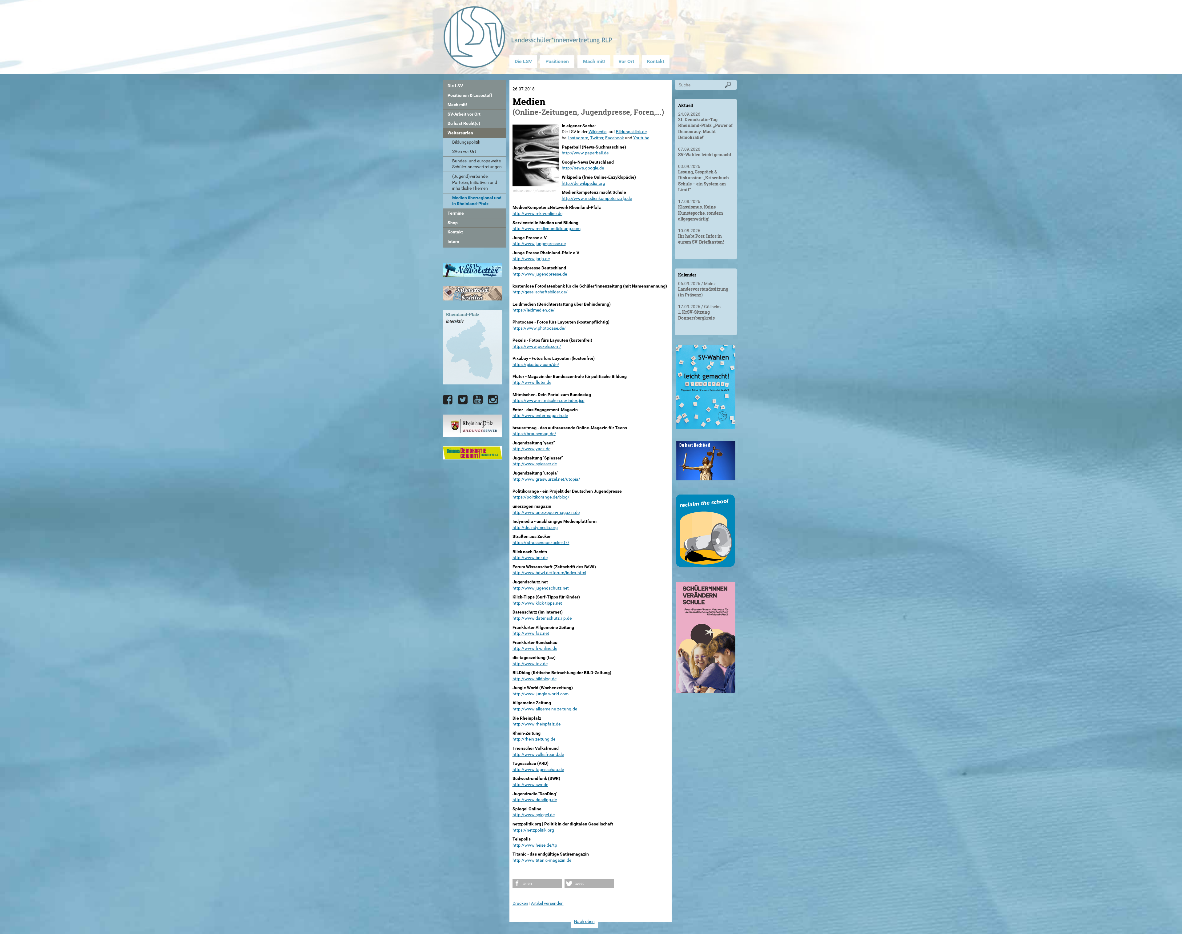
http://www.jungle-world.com (541, 693)
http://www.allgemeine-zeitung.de (545, 708)
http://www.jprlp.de (531, 258)
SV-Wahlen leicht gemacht (704, 154)
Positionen (557, 61)
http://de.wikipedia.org (583, 183)
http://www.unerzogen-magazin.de (546, 512)
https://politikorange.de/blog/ (541, 497)
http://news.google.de (583, 167)
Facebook (614, 137)
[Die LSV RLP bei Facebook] (447, 400)
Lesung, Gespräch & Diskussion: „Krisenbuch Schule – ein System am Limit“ (703, 181)
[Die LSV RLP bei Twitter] (463, 400)
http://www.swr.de (530, 784)
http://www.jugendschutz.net (541, 588)
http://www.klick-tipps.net (537, 603)
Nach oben (584, 921)
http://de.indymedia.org (535, 527)
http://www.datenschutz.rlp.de (542, 618)
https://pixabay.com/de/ (536, 364)
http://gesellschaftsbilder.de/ (540, 291)
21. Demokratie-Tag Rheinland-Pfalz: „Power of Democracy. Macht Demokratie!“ (705, 129)
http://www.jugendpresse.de (540, 274)
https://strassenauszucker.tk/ (541, 542)
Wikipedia (598, 131)
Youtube (641, 137)
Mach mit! (594, 61)
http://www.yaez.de (531, 448)
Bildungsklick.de (631, 131)
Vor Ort (626, 61)
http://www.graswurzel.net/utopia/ (546, 479)
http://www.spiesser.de (535, 463)
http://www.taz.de (530, 663)
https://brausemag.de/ (534, 433)
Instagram (578, 137)
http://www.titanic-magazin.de (542, 860)
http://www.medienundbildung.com (547, 228)
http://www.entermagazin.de (540, 415)
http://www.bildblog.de (535, 678)
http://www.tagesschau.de (538, 769)
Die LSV (523, 61)
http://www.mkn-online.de (537, 213)
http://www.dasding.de (535, 799)
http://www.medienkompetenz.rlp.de (597, 198)
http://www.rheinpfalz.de (537, 723)
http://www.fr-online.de (535, 648)
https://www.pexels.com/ (537, 346)
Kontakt (655, 61)
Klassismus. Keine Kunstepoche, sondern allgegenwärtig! (700, 213)
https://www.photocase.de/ (539, 328)
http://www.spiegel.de (534, 814)
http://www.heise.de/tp (535, 845)
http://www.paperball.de (585, 152)
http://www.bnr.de (530, 557)
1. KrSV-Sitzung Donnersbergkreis (696, 315)
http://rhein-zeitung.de (534, 739)
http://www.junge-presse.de (539, 243)
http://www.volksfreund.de (538, 754)
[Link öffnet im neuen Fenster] (705, 426)
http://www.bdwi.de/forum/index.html (549, 572)
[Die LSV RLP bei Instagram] (493, 400)
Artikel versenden (547, 903)
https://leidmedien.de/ (534, 310)
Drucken (520, 903)
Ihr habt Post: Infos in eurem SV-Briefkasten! (701, 239)
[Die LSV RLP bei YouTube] (478, 400)
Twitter (596, 137)
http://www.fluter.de (532, 382)
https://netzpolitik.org (533, 830)
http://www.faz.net (531, 633)
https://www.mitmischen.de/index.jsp (549, 400)
